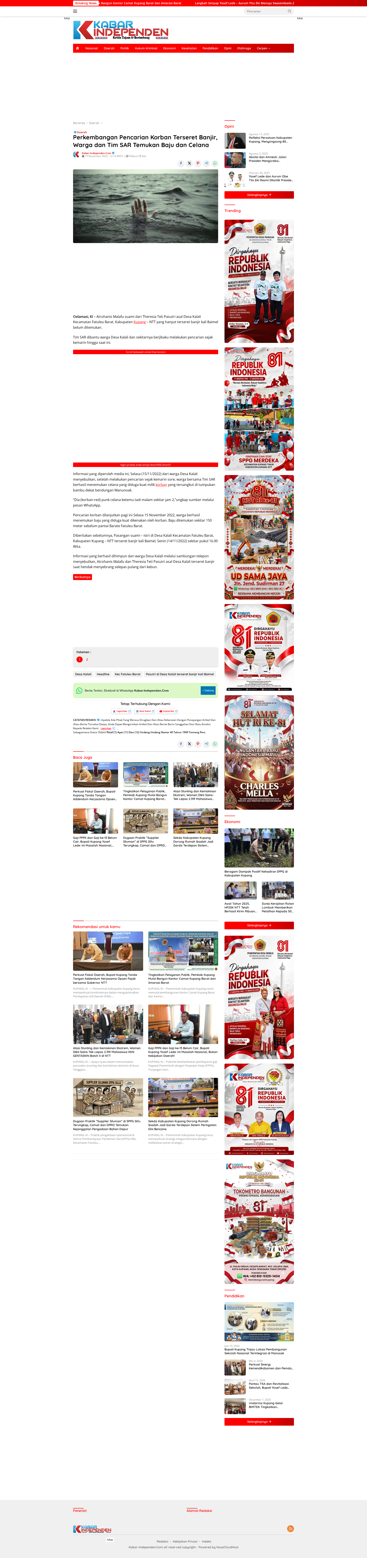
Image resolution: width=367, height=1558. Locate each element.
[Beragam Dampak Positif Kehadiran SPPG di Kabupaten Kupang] (259, 847)
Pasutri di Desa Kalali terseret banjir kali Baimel (180, 674)
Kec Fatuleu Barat (127, 674)
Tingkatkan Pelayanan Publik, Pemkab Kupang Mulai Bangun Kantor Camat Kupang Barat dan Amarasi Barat (145, 795)
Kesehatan (189, 48)
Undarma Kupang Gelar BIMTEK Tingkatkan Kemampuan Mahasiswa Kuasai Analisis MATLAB (266, 1405)
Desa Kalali (83, 674)
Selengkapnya (257, 195)
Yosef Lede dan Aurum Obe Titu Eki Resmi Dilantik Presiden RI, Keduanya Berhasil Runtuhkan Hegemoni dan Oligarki (271, 178)
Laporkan (122, 711)
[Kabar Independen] (121, 30)
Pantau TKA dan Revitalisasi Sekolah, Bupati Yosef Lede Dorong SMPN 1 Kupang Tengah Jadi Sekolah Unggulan (271, 1386)
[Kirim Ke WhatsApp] (215, 163)
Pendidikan (210, 48)
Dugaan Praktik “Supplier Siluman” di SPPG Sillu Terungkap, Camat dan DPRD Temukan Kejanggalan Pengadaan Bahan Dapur (144, 842)
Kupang (140, 322)
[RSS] (290, 1529)
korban (161, 484)
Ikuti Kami (145, 711)
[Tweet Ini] (189, 163)
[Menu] (76, 11)
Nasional (91, 48)
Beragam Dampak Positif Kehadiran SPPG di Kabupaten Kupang (256, 873)
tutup (67, 18)
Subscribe (168, 711)
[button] (289, 11)
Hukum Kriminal (146, 48)
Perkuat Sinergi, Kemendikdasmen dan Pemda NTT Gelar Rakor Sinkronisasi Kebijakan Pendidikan (270, 1366)
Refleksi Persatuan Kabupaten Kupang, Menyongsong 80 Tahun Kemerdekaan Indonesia (271, 139)
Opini (227, 48)
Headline (103, 674)
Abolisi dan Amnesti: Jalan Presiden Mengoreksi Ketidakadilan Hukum (267, 159)
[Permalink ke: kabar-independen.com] (76, 154)
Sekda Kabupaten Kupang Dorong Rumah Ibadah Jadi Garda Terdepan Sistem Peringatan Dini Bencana (193, 842)
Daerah (109, 48)
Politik (124, 48)
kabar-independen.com (96, 153)
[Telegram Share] (206, 163)
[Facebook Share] (181, 163)
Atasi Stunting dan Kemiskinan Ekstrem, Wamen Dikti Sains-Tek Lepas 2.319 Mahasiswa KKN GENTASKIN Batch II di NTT (195, 795)
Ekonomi (169, 48)
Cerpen (262, 48)
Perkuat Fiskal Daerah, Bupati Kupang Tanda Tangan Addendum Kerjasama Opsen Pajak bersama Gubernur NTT (94, 795)
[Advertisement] (54, 80)
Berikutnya (82, 577)
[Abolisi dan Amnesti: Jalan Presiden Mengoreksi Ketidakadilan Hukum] (235, 160)
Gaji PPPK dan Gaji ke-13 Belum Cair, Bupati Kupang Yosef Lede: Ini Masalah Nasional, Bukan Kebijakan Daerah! (95, 842)
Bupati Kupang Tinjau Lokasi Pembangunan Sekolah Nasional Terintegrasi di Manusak (255, 1351)
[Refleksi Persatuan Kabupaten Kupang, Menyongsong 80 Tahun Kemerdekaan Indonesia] (235, 141)
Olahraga (244, 48)
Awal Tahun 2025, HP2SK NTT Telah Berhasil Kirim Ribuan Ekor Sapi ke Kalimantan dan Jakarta (239, 907)
